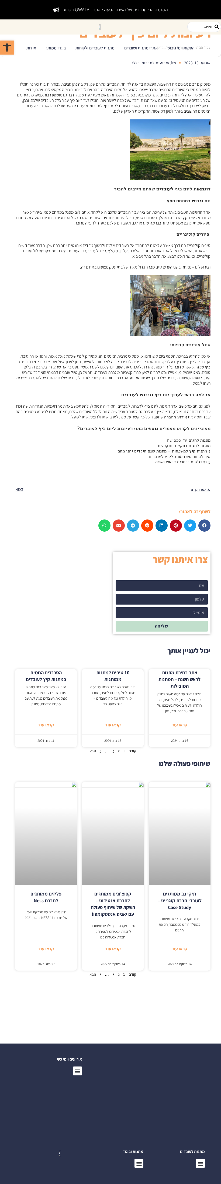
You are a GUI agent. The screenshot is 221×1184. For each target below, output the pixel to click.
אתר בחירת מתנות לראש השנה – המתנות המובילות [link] (179, 679)
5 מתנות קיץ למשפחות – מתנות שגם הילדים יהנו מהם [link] (164, 451)
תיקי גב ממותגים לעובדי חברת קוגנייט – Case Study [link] (180, 900)
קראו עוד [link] (179, 725)
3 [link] (113, 751)
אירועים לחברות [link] (155, 63)
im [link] (173, 63)
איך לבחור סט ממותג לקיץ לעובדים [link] (179, 456)
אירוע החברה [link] (128, 378)
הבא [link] (92, 751)
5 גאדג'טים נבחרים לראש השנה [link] (182, 462)
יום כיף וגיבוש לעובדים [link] (145, 394)
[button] (181, 48)
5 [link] (100, 751)
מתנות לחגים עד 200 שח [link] (188, 440)
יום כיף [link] (145, 212)
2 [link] (119, 751)
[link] (7, 48)
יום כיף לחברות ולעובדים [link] (94, 106)
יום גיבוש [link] (201, 201)
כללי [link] (136, 63)
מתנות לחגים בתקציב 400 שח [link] (184, 446)
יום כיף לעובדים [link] (172, 189)
